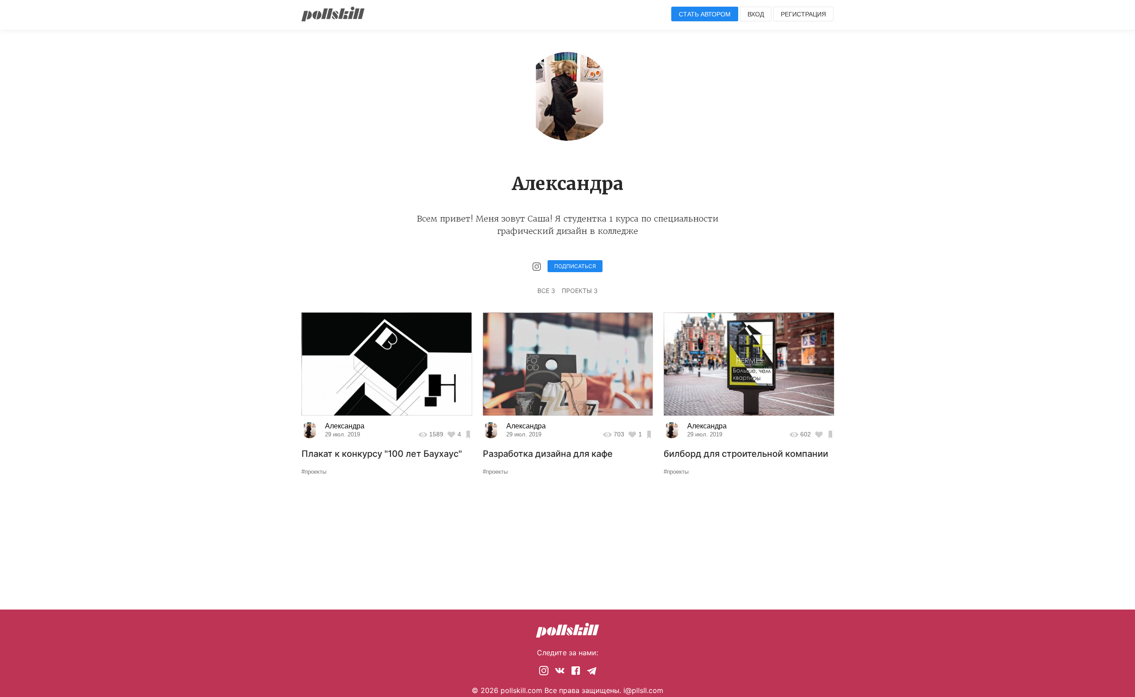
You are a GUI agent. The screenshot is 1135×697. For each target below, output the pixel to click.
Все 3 (546, 290)
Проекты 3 (580, 290)
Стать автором (705, 14)
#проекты (313, 471)
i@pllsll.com (643, 690)
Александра (344, 426)
